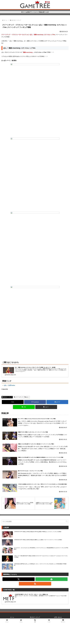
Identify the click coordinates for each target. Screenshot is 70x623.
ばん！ (27, 397)
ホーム (12, 617)
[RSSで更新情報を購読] (35, 583)
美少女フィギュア (7, 397)
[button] (46, 407)
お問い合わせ (58, 617)
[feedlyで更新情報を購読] (51, 579)
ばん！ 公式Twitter (9, 385)
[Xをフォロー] (18, 579)
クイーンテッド (19, 397)
